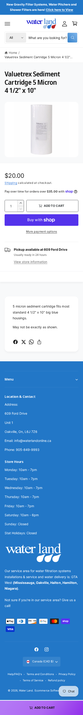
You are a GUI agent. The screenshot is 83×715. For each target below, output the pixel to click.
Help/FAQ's (15, 674)
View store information (30, 262)
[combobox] (52, 38)
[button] (7, 23)
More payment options (41, 231)
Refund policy (56, 680)
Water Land (26, 690)
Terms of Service (33, 680)
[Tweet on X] (23, 342)
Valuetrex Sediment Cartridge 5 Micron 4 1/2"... (39, 57)
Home (13, 52)
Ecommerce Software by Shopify (55, 690)
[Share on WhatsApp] (31, 342)
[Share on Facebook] (15, 342)
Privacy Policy (67, 674)
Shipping (11, 182)
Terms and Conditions (40, 674)
